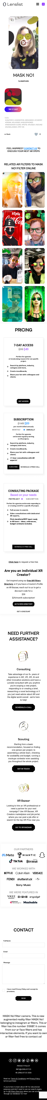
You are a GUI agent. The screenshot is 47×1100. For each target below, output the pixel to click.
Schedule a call (23, 707)
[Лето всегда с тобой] (35, 190)
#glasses (16, 122)
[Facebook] (10, 1060)
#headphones (27, 122)
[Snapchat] (19, 1060)
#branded (29, 120)
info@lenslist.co (23, 1069)
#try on (21, 127)
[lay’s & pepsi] (12, 190)
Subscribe (13, 467)
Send (23, 998)
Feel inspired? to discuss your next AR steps (23, 150)
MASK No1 (23, 75)
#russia (31, 125)
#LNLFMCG (9, 120)
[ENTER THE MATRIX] (35, 304)
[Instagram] (14, 1060)
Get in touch (23, 768)
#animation (19, 120)
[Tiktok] (27, 1060)
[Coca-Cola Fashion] (12, 228)
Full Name (7, 941)
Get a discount (23, 612)
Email (5, 952)
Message (6, 963)
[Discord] (32, 1060)
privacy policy (23, 1066)
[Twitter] (23, 1060)
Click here (13, 561)
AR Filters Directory (15, 1091)
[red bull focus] (35, 266)
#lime (18, 125)
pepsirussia (24, 81)
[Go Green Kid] (35, 228)
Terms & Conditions (18, 1079)
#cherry (38, 120)
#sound (38, 125)
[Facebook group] (36, 1060)
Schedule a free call (30, 467)
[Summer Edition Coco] (12, 266)
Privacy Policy (35, 1079)
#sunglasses (11, 127)
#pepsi (24, 125)
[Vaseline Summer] (12, 304)
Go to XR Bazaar (23, 827)
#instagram (10, 125)
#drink (8, 122)
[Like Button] (36, 134)
